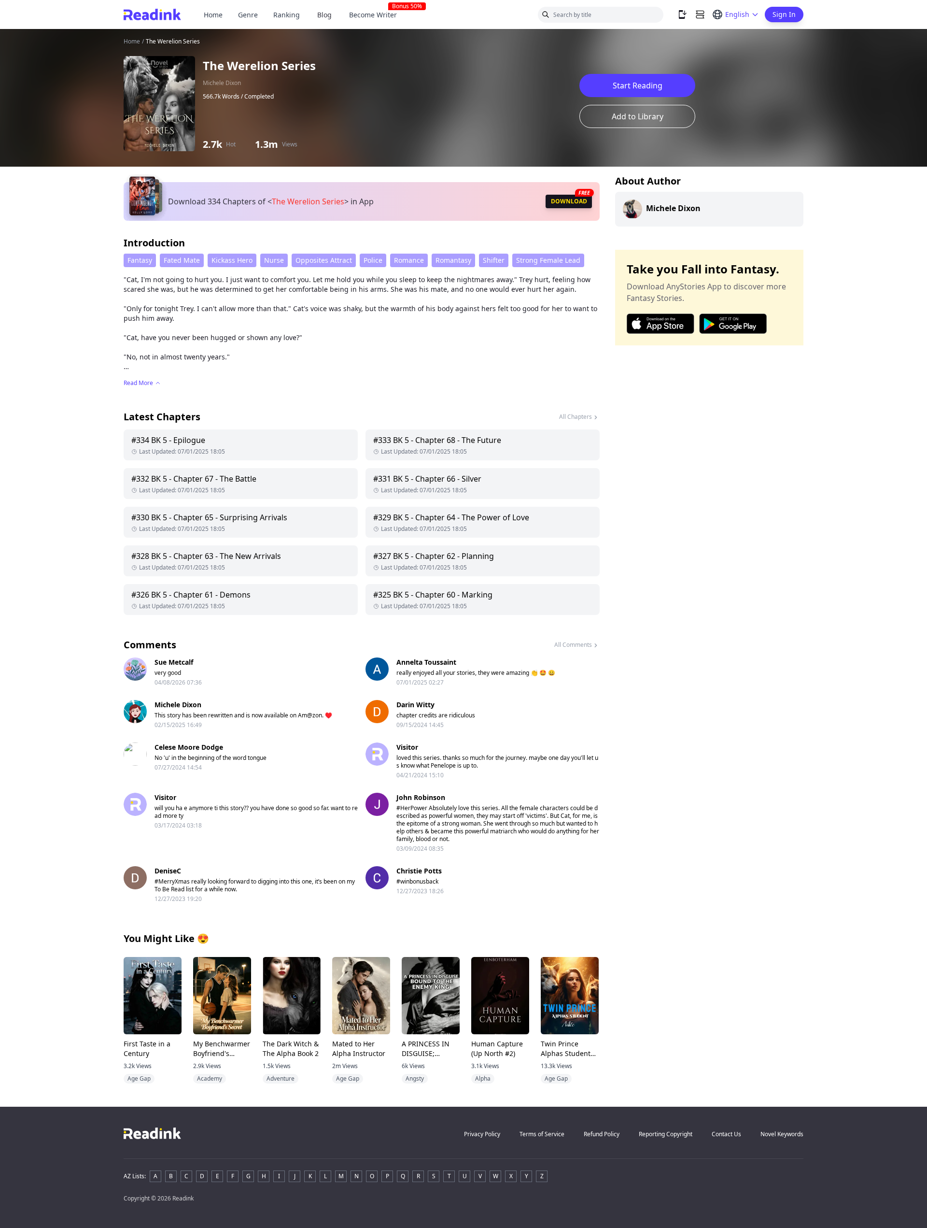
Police (373, 260)
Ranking (286, 14)
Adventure (281, 1078)
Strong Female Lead (548, 260)
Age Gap (139, 1078)
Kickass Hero (232, 260)
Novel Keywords (781, 1134)
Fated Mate (182, 260)
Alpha (483, 1078)
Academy (209, 1078)
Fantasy (139, 260)
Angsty (415, 1078)
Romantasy (453, 260)
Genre (248, 14)
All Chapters (575, 417)
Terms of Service (542, 1134)
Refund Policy (601, 1134)
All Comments (573, 645)
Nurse (274, 260)
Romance (409, 260)
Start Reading (637, 85)
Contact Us (726, 1134)
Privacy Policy (482, 1134)
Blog (324, 14)
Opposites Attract (323, 260)
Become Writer (377, 14)
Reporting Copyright (665, 1134)
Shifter (494, 260)
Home (213, 14)
